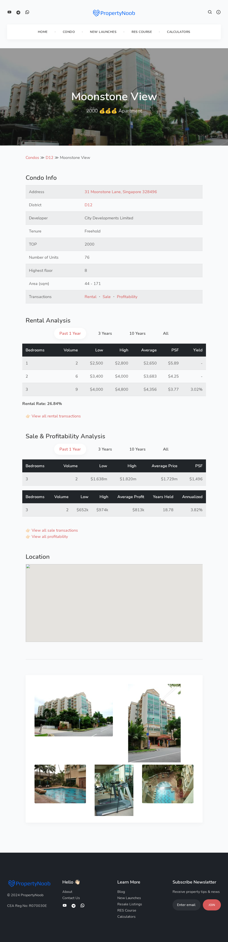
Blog (121, 891)
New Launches (103, 32)
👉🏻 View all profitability (47, 536)
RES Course (142, 32)
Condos (32, 157)
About (67, 891)
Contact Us (71, 898)
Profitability (127, 296)
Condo (69, 32)
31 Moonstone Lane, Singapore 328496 (121, 191)
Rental (90, 296)
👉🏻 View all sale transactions (52, 530)
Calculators (178, 32)
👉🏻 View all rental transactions (53, 416)
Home (43, 32)
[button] (210, 12)
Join (212, 905)
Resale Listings (129, 904)
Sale (107, 296)
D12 (49, 157)
